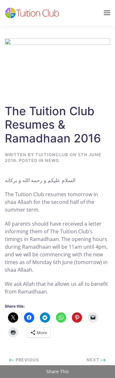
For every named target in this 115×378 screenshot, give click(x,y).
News (52, 160)
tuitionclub (51, 154)
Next (94, 359)
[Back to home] (32, 13)
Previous (26, 359)
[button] (107, 13)
